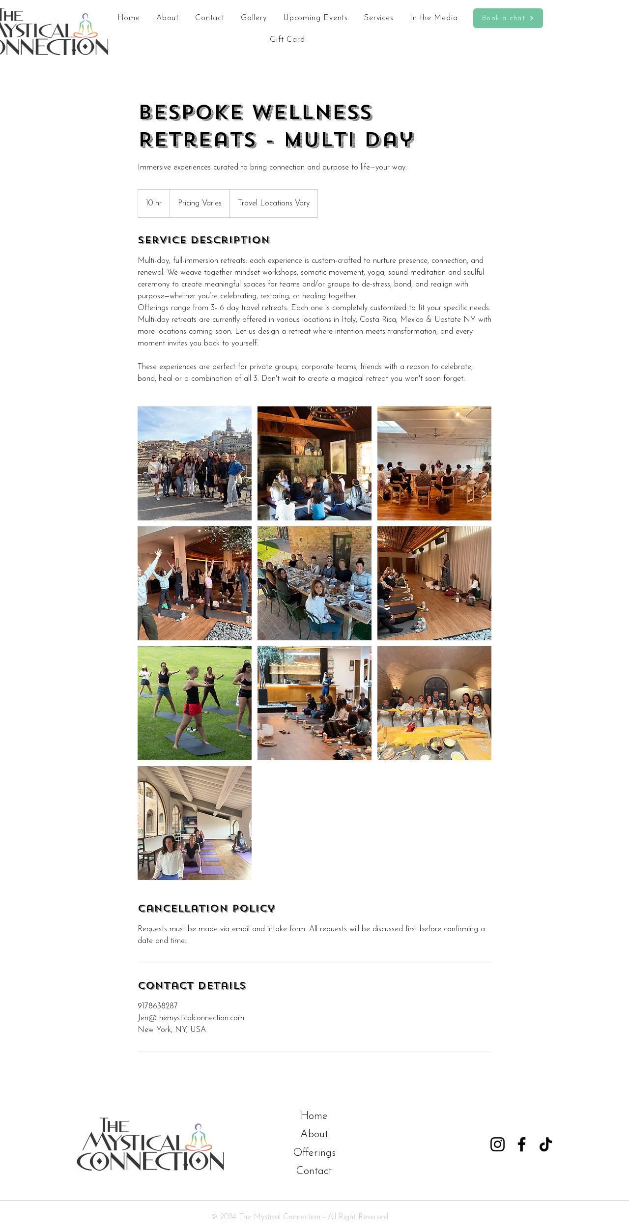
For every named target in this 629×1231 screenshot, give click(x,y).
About (314, 1134)
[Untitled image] (195, 463)
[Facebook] (521, 1144)
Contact (314, 1171)
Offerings (314, 1153)
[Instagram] (497, 1144)
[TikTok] (545, 1144)
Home (314, 1116)
